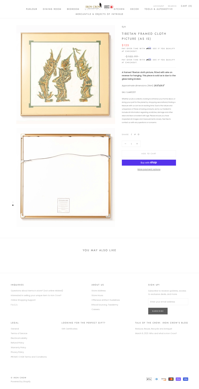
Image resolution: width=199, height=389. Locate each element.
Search (172, 6)
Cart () (186, 5)
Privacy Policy (17, 352)
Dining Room (52, 9)
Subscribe (158, 311)
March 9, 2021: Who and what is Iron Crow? (156, 333)
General (15, 328)
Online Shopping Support (23, 300)
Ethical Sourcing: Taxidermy (105, 304)
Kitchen (119, 9)
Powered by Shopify (20, 381)
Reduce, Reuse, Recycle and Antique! (153, 328)
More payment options (149, 169)
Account (159, 6)
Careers (96, 309)
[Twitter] (135, 134)
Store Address (99, 290)
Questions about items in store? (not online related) (37, 290)
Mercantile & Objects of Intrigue (99, 14)
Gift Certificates (69, 328)
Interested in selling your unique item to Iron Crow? (36, 295)
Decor (134, 9)
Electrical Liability (19, 338)
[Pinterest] (138, 134)
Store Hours (97, 295)
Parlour (31, 9)
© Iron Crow (19, 377)
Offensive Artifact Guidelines (106, 300)
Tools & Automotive (159, 9)
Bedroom (73, 9)
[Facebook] (131, 134)
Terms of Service (19, 333)
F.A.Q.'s (14, 304)
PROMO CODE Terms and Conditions (29, 356)
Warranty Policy (18, 347)
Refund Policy (17, 342)
